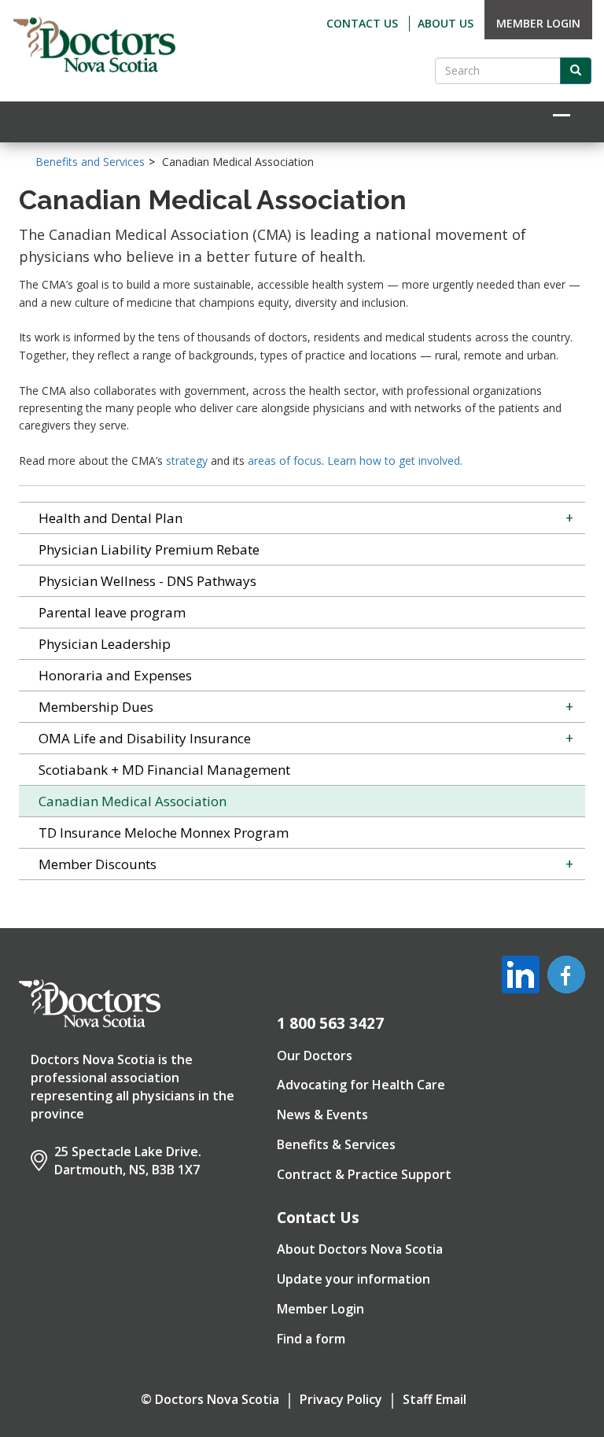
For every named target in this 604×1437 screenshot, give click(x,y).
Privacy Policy (341, 1399)
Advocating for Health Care (361, 1084)
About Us (445, 23)
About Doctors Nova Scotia (360, 1249)
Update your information (353, 1279)
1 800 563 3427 (330, 1023)
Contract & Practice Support (364, 1174)
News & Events (322, 1114)
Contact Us (362, 23)
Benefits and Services (90, 161)
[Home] (94, 45)
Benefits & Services (336, 1144)
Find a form (311, 1338)
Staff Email (434, 1399)
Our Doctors (314, 1055)
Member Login (538, 23)
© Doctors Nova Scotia (210, 1399)
